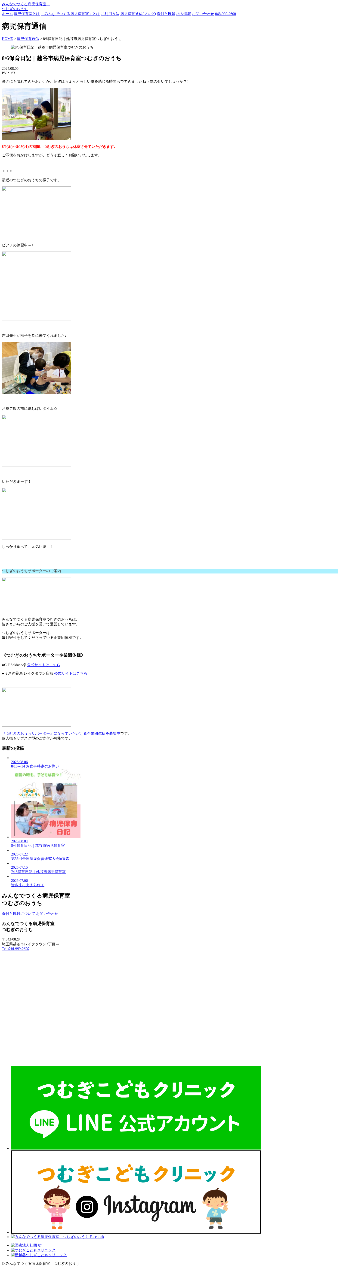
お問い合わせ (203, 14)
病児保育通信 (28, 39)
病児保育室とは (27, 14)
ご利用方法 (110, 14)
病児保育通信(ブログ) (138, 14)
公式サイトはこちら (43, 665)
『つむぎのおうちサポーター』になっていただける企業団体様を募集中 (61, 733)
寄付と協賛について (18, 914)
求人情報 (183, 14)
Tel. (15, 949)
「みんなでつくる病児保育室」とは (70, 14)
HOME (7, 39)
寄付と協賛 (166, 14)
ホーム (7, 14)
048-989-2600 (225, 14)
